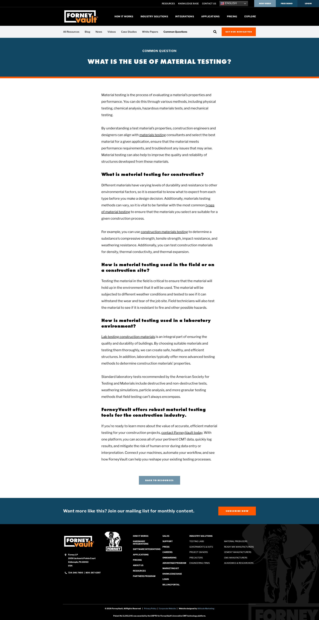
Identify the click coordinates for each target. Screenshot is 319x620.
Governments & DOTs (201, 547)
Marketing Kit (170, 568)
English (230, 3)
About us (138, 565)
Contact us (209, 3)
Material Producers (235, 541)
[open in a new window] (79, 541)
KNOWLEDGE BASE (172, 574)
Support (167, 541)
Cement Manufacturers (237, 552)
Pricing (232, 16)
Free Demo (287, 3)
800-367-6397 (93, 572)
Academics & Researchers (239, 563)
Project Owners (198, 552)
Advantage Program (174, 563)
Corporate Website (167, 608)
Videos (111, 31)
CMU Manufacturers (235, 557)
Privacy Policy (150, 608)
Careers (167, 552)
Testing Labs (196, 541)
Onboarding (169, 557)
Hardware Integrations (140, 542)
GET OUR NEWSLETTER (238, 31)
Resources (168, 3)
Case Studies (129, 31)
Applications (210, 16)
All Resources (71, 31)
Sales (165, 536)
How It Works (123, 16)
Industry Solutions (154, 16)
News (99, 31)
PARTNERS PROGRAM (144, 576)
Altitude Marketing (205, 608)
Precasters (196, 557)
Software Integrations (146, 549)
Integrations (184, 16)
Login (308, 3)
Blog (87, 31)
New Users (265, 3)
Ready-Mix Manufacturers (239, 547)
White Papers (150, 31)
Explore (250, 16)
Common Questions (175, 31)
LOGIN (165, 579)
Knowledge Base (188, 3)
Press (165, 547)
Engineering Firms (199, 563)
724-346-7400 (75, 572)
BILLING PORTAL (171, 584)
